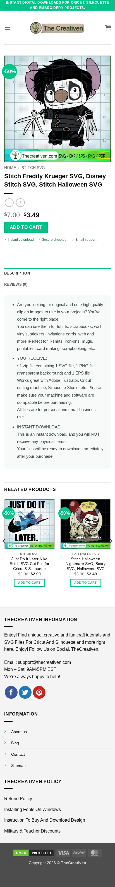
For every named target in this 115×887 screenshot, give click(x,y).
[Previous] (4, 552)
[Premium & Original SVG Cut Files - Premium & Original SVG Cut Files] (57, 28)
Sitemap (18, 765)
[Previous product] (20, 202)
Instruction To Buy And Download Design (44, 820)
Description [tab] (17, 273)
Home (10, 168)
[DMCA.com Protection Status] (33, 852)
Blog (15, 743)
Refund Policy (18, 798)
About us (19, 731)
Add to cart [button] (29, 582)
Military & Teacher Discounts (32, 831)
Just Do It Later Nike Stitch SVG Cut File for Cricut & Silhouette (29, 564)
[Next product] (9, 202)
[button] (7, 27)
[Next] (110, 552)
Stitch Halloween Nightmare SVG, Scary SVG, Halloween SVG (86, 564)
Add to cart (26, 227)
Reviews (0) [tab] (15, 284)
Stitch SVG (33, 168)
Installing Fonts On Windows (32, 809)
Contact (18, 754)
